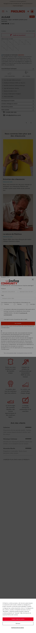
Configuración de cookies (17, 627)
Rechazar (18, 623)
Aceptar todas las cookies (18, 619)
